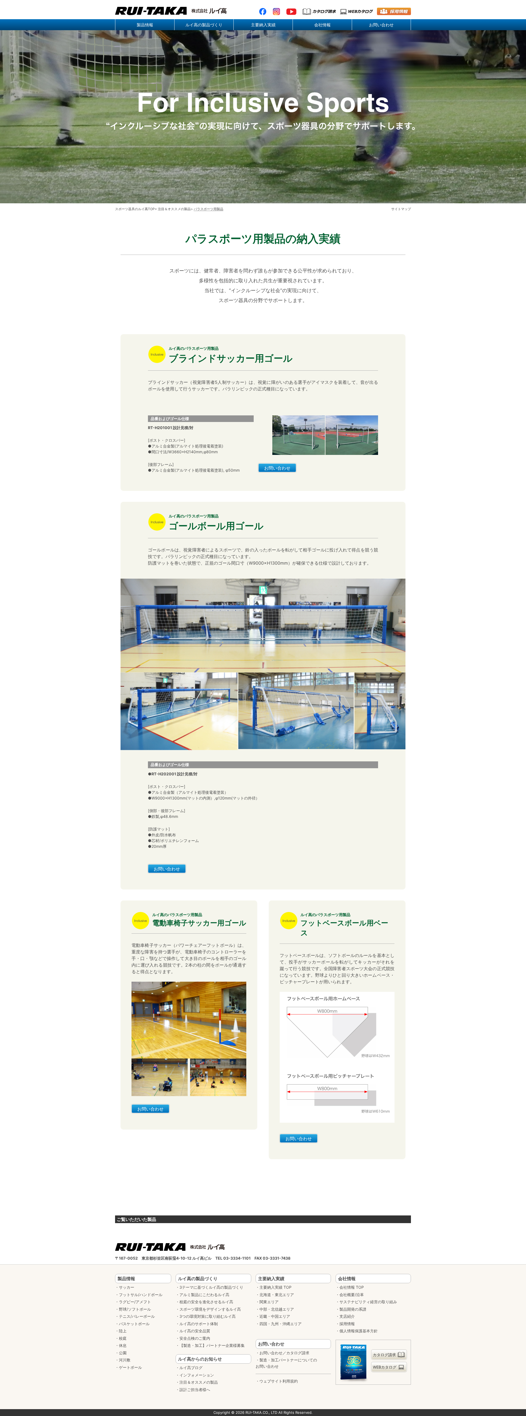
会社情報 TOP (351, 1287)
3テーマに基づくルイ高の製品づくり (211, 1287)
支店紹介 (347, 1316)
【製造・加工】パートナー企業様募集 (212, 1345)
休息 (123, 1345)
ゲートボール (130, 1367)
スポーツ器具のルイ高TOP (135, 209)
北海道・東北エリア (276, 1294)
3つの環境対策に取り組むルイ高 (207, 1316)
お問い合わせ (277, 468)
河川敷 (124, 1360)
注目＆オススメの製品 (174, 209)
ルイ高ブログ (190, 1367)
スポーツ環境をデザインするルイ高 (210, 1309)
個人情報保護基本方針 (358, 1330)
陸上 (123, 1330)
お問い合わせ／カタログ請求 (284, 1352)
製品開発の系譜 (352, 1309)
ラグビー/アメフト (135, 1301)
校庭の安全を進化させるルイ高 (206, 1301)
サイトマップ (401, 209)
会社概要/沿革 (351, 1294)
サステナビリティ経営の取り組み (368, 1301)
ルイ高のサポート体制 (198, 1323)
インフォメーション (196, 1375)
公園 (123, 1352)
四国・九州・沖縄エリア (280, 1323)
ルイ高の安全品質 (194, 1330)
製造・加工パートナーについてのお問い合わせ (286, 1363)
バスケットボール (134, 1323)
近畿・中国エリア (274, 1316)
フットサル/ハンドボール (140, 1294)
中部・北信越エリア (276, 1309)
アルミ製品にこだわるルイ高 (204, 1294)
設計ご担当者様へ (194, 1389)
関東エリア (269, 1301)
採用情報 (347, 1323)
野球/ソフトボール (135, 1309)
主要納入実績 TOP (275, 1287)
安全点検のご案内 (194, 1338)
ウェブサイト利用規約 (278, 1381)
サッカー (126, 1287)
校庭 (123, 1338)
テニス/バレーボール (137, 1316)
